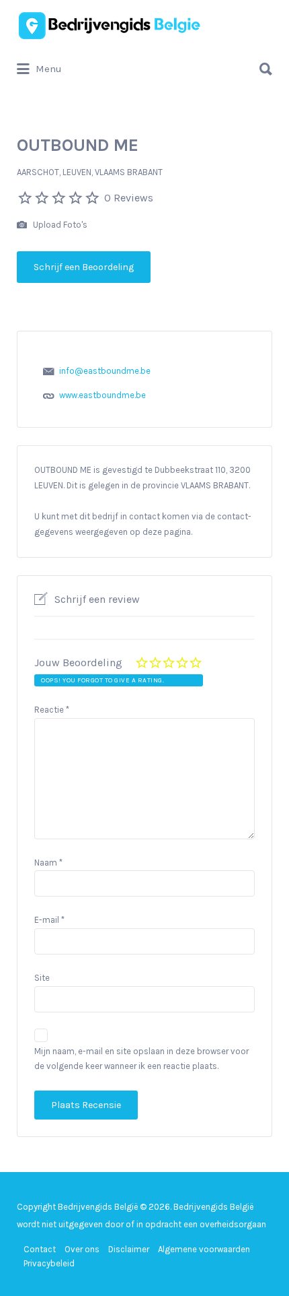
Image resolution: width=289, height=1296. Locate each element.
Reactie (51, 710)
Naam (48, 862)
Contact (40, 1249)
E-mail (49, 920)
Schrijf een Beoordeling (84, 267)
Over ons (82, 1249)
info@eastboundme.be (105, 371)
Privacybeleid (49, 1263)
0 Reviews (128, 197)
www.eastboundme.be (102, 395)
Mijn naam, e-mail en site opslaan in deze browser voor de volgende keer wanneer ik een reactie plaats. (141, 1059)
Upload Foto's (59, 225)
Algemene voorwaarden (204, 1249)
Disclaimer (128, 1249)
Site (42, 978)
